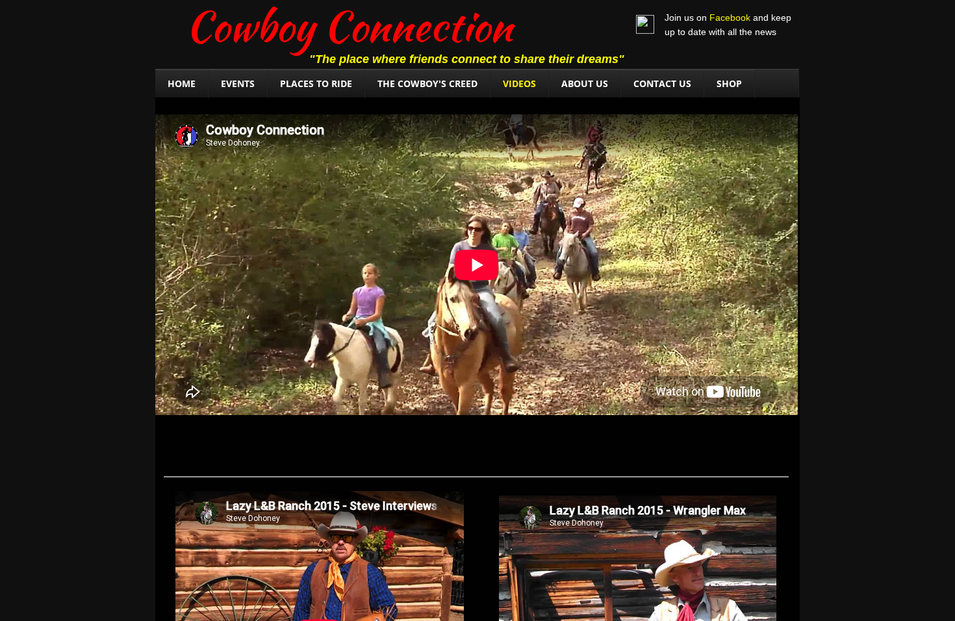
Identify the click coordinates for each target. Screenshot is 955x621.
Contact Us (662, 83)
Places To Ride (316, 83)
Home (182, 83)
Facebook (729, 17)
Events (238, 83)
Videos (519, 83)
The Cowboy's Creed (427, 83)
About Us (584, 83)
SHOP (729, 83)
